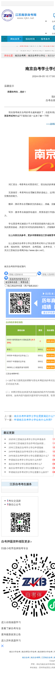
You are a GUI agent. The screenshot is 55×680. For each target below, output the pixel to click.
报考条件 (45, 38)
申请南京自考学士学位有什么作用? (33, 419)
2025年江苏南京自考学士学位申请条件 (27, 439)
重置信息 (24, 282)
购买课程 (50, 349)
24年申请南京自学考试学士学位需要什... (28, 451)
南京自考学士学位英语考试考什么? (25, 463)
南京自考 (25, 657)
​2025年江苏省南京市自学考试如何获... (27, 443)
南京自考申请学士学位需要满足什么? (34, 416)
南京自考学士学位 (36, 55)
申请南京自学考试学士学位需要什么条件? (28, 472)
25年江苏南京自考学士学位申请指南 (26, 447)
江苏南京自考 (46, 657)
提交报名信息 (11, 282)
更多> (28, 541)
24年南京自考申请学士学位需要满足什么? (29, 455)
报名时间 (30, 38)
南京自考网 (20, 55)
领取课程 (50, 341)
